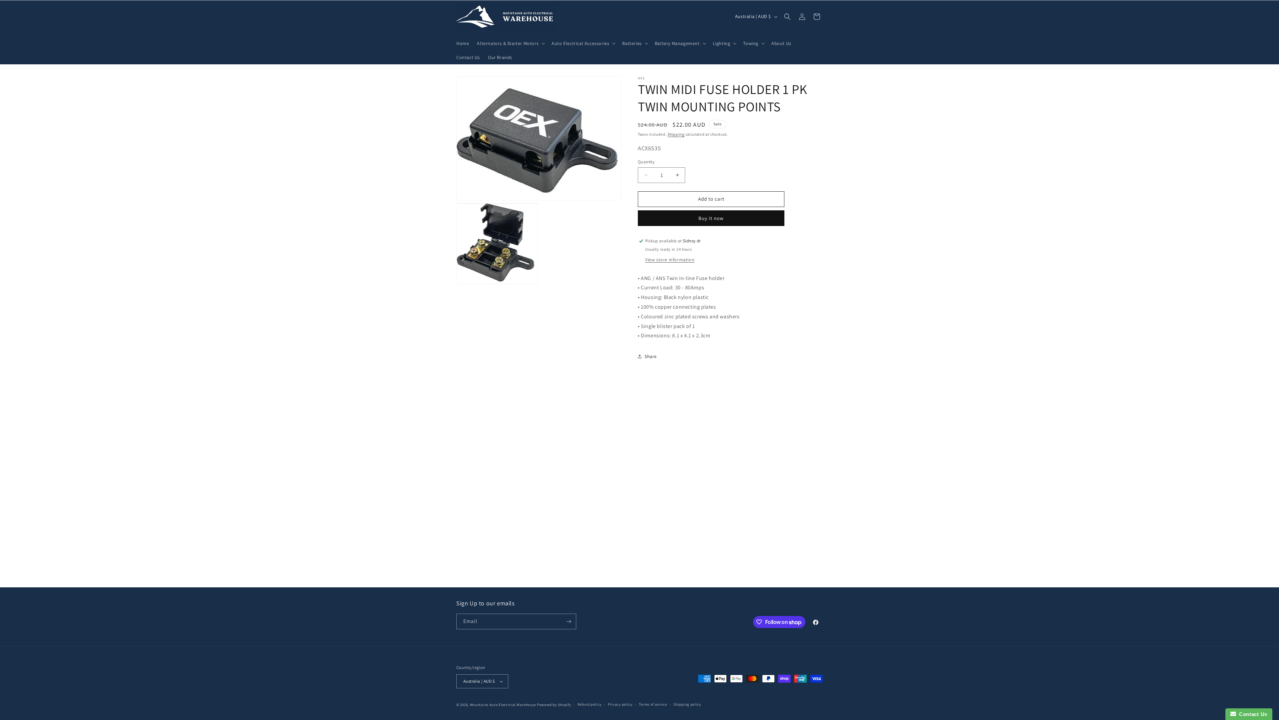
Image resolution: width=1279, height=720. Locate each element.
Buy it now (711, 218)
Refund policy (589, 704)
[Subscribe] (568, 621)
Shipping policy (687, 704)
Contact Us (1251, 714)
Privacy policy (620, 704)
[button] (510, 43)
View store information (669, 260)
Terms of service (653, 704)
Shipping (675, 134)
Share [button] (650, 356)
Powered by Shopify (554, 704)
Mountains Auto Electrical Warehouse (503, 704)
